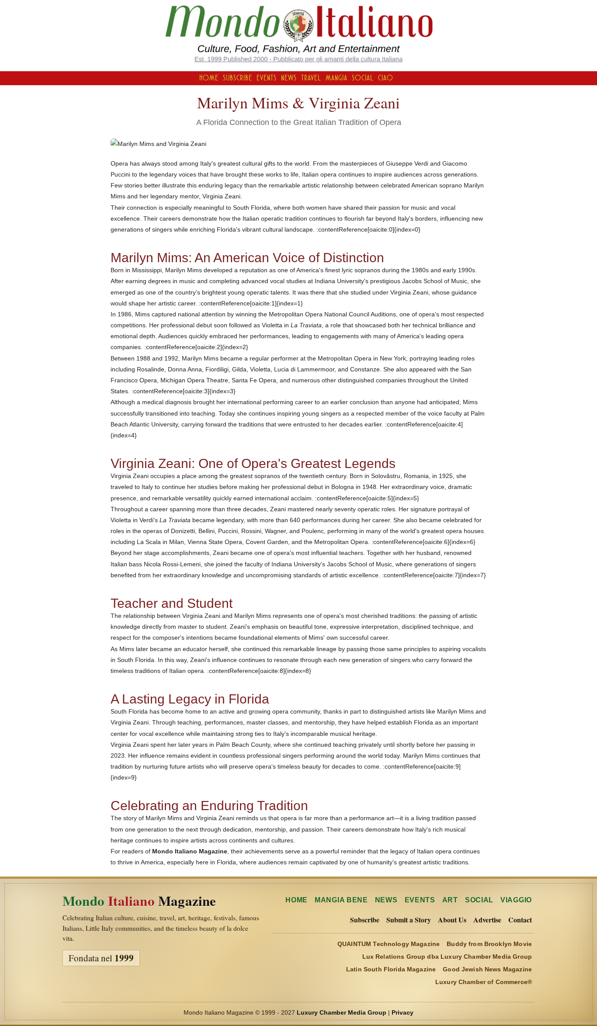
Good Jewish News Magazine (487, 969)
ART (450, 900)
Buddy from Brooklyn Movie (489, 943)
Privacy (402, 1012)
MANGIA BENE (341, 900)
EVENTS (420, 900)
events (267, 77)
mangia (336, 77)
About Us (452, 920)
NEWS (386, 900)
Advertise (487, 920)
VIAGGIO (516, 900)
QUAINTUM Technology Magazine (388, 943)
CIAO (385, 77)
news (289, 77)
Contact (520, 920)
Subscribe (364, 920)
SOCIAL (479, 900)
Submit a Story (408, 920)
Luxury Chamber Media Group (341, 1012)
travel (311, 77)
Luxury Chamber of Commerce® (483, 981)
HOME (209, 77)
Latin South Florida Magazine (391, 969)
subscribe (237, 77)
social (363, 77)
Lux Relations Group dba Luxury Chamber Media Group (447, 956)
